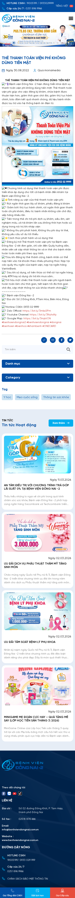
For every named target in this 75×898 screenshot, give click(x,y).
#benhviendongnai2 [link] (14, 322)
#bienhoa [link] (21, 326)
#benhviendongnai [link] (38, 322)
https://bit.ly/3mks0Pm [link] (37, 311)
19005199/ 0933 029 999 (21, 860)
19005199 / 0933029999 (40, 3)
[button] (6, 43)
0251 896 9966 (34, 8)
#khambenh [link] (34, 326)
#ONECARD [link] (49, 326)
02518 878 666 (27, 819)
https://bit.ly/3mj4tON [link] (37, 318)
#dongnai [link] (55, 322)
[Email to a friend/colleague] (53, 340)
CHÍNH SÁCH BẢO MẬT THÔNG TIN (27, 879)
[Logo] (37, 765)
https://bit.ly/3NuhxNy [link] (43, 314)
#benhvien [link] (8, 326)
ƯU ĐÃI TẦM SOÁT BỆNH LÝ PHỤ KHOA (29, 642)
